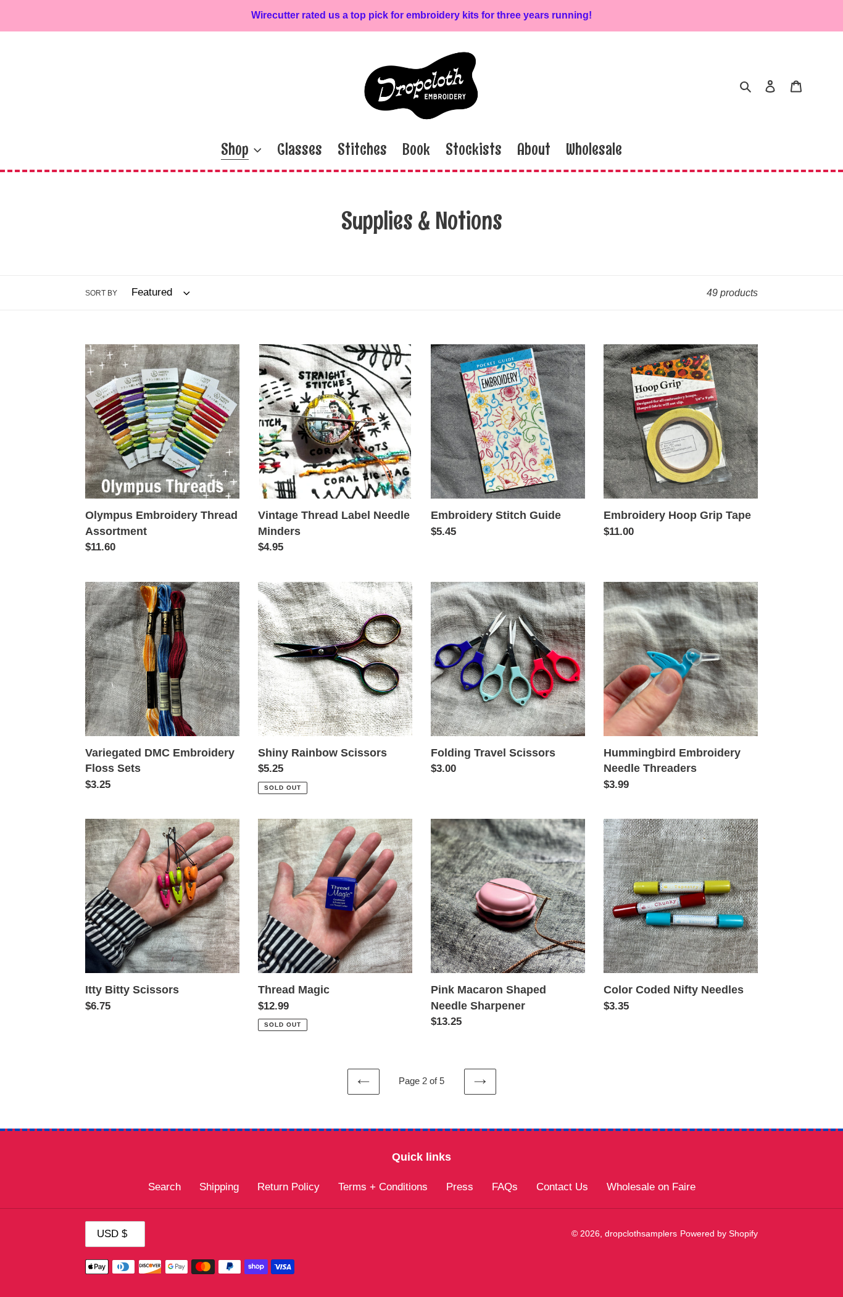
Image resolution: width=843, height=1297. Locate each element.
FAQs (505, 1187)
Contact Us (562, 1187)
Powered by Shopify (719, 1233)
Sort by (101, 293)
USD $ (112, 1234)
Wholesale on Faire (651, 1187)
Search (164, 1187)
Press (459, 1187)
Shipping (219, 1187)
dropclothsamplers (641, 1233)
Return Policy (288, 1187)
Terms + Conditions (383, 1187)
